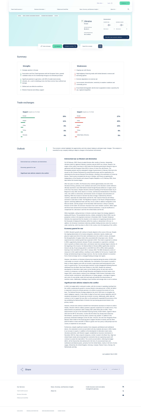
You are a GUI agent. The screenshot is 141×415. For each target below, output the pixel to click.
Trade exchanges (47, 46)
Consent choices (61, 410)
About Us (53, 391)
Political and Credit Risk (22, 397)
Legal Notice (20, 410)
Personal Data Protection (32, 410)
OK (100, 46)
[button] (17, 9)
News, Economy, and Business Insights (62, 387)
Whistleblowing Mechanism (48, 410)
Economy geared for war (28, 167)
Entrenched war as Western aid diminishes (34, 161)
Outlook (58, 46)
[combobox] (89, 46)
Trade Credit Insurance (22, 390)
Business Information (22, 394)
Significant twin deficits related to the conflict (35, 173)
